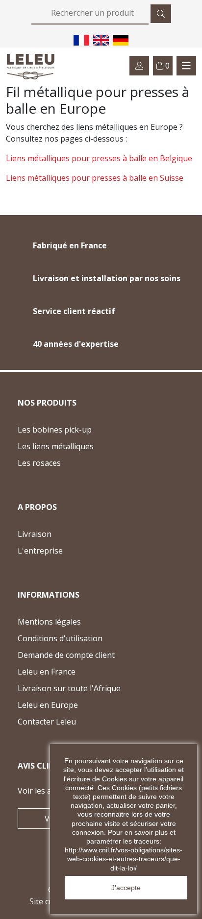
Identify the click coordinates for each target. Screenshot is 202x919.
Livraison (34, 534)
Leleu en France (47, 671)
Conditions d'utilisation (60, 638)
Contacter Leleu (66, 723)
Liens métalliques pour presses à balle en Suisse (94, 177)
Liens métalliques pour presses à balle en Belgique (99, 158)
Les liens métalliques (56, 446)
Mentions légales (49, 621)
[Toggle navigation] (186, 65)
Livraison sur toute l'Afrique (69, 688)
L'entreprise (40, 550)
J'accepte (126, 888)
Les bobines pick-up (55, 429)
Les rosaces (39, 463)
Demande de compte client (66, 655)
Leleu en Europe (48, 705)
